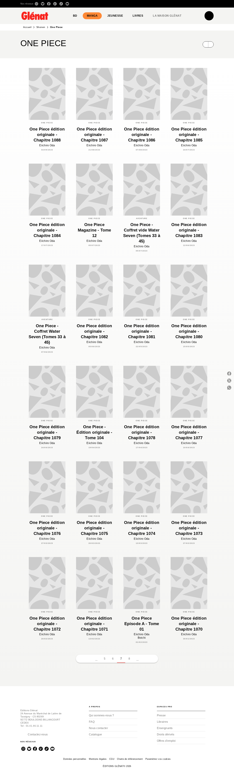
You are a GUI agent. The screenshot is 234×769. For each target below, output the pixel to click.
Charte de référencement (130, 759)
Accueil (27, 27)
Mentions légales (98, 759)
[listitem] (36, 4)
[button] (165, 4)
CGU (111, 759)
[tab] (75, 15)
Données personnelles (74, 759)
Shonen (40, 27)
